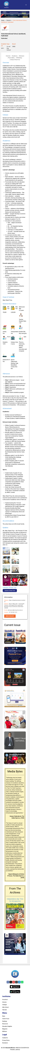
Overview (8, 56)
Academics (14, 56)
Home (2, 20)
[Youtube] (13, 982)
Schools (8, 20)
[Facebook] (8, 982)
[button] (26, 4)
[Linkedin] (19, 982)
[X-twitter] (11, 982)
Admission (21, 56)
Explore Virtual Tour (10, 590)
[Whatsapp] (22, 982)
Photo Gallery (11, 57)
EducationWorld (10, 1047)
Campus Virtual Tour (15, 59)
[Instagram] (16, 982)
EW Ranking (19, 57)
